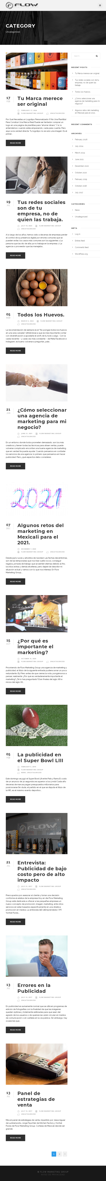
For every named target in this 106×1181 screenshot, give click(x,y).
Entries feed (80, 241)
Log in (77, 234)
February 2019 (81, 179)
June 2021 (79, 159)
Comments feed (82, 247)
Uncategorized (57, 113)
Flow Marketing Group (32, 113)
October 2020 (81, 173)
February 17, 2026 (29, 110)
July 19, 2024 (26, 226)
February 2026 (81, 139)
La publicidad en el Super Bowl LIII (40, 757)
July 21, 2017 (26, 886)
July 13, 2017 (26, 997)
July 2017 (79, 192)
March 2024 (80, 153)
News (23, 772)
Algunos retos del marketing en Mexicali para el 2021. (40, 533)
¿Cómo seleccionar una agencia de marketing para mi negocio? (42, 418)
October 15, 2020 (28, 659)
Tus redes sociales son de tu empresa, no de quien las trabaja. (41, 210)
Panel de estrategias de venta (36, 1099)
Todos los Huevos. (40, 315)
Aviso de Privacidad (53, 1175)
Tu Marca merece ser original (40, 101)
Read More (15, 143)
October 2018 (81, 186)
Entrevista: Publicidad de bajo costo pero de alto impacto (42, 871)
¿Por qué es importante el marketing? (35, 646)
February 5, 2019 (28, 767)
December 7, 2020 (28, 549)
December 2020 (82, 166)
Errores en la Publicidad (34, 988)
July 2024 (79, 146)
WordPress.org (81, 254)
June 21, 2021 (26, 433)
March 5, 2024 (27, 321)
